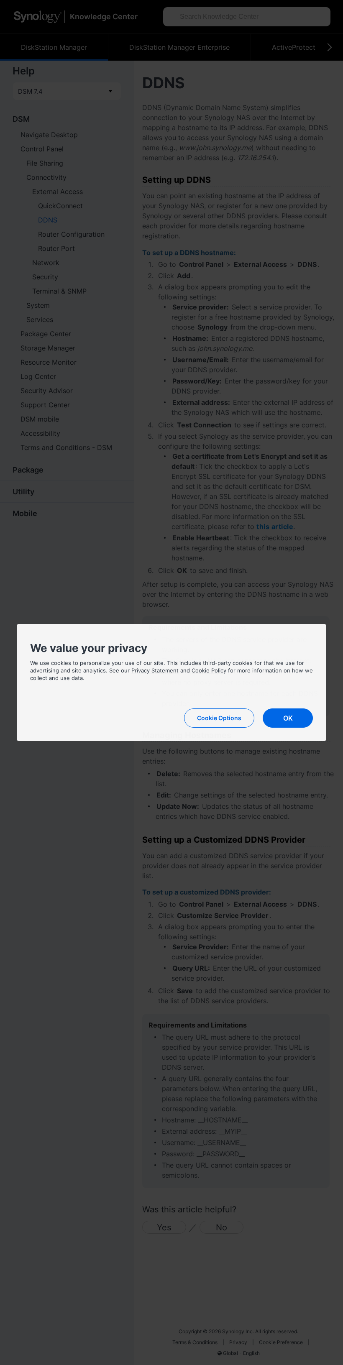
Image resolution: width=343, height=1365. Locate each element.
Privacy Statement (155, 670)
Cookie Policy (209, 670)
